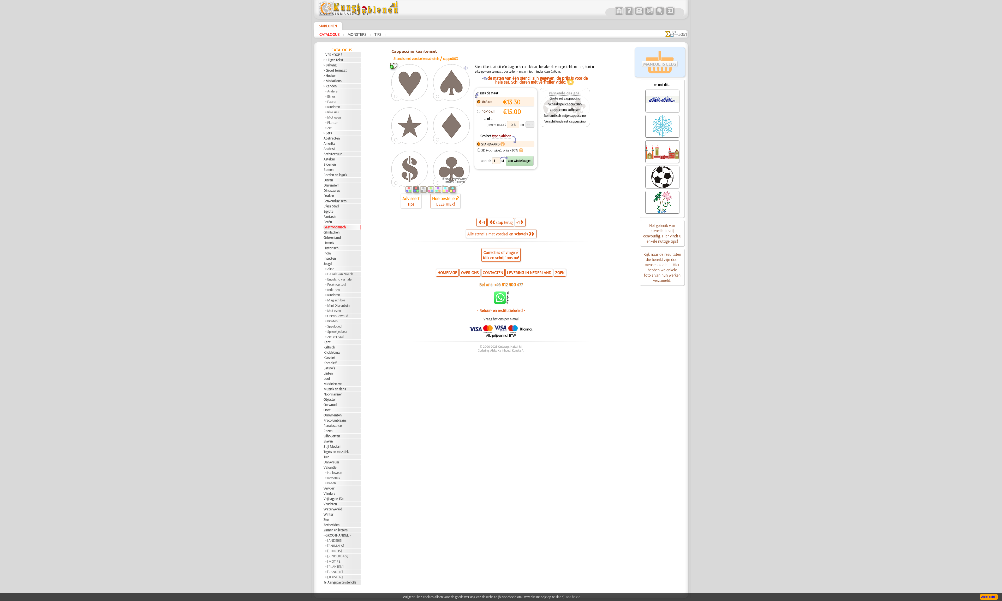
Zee (329, 127)
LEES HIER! (445, 204)
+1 (518, 222)
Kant (327, 342)
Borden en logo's (335, 174)
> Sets (328, 133)
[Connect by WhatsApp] (501, 302)
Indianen (333, 289)
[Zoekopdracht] (659, 14)
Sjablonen (328, 26)
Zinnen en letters (336, 530)
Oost (327, 409)
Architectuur (333, 153)
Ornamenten (333, 415)
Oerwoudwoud (337, 315)
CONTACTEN (493, 272)
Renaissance (333, 425)
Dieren (328, 180)
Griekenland (332, 237)
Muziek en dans (335, 389)
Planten (332, 122)
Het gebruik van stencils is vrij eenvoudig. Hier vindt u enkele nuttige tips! (662, 233)
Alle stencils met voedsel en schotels (497, 233)
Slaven (328, 441)
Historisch (331, 248)
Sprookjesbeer (337, 331)
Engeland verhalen (340, 279)
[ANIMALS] (335, 545)
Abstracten (332, 138)
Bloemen (330, 164)
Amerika (329, 143)
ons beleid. (573, 596)
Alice (330, 268)
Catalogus (329, 34)
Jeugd (328, 263)
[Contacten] (639, 14)
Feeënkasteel (336, 284)
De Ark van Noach (340, 274)
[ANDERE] (334, 540)
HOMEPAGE (447, 272)
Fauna (331, 101)
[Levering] (649, 14)
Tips (377, 34)
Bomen (328, 169)
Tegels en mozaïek (336, 451)
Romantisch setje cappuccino (565, 115)
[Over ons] (629, 14)
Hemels (329, 242)
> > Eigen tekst (333, 59)
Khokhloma (332, 352)
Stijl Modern (332, 446)
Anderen (333, 91)
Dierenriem (331, 185)
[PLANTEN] (335, 566)
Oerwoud (330, 404)
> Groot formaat (335, 70)
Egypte (328, 211)
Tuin (326, 456)
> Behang (330, 65)
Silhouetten (332, 436)
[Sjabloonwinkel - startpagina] (359, 14)
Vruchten (330, 503)
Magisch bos (336, 300)
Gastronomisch (335, 227)
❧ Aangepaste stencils (340, 582)
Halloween (334, 472)
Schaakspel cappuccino (565, 104)
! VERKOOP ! (333, 54)
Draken (329, 195)
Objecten (330, 399)
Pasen (331, 483)
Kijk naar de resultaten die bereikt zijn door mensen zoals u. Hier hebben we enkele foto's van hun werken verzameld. (662, 267)
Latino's (329, 368)
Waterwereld (333, 509)
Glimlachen (331, 232)
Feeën (328, 221)
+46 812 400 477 (508, 284)
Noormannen (333, 394)
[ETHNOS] (334, 551)
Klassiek (333, 112)
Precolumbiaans (335, 420)
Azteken (329, 159)
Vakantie (330, 467)
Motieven (334, 117)
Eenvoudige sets (335, 201)
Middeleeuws (333, 383)
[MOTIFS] (334, 561)
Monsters (357, 34)
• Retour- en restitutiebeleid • (501, 310)
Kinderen (333, 106)
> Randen (330, 86)
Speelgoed (334, 326)
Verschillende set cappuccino (565, 121)
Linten (328, 373)
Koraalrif (330, 362)
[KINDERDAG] (337, 556)
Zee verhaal (335, 336)
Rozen (328, 430)
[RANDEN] (335, 571)
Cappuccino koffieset (565, 109)
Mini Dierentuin (338, 305)
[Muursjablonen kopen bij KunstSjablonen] (619, 14)
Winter (328, 514)
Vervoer (329, 488)
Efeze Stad (331, 206)
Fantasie (330, 216)
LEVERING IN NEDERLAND (529, 272)
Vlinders (329, 493)
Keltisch (329, 347)
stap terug (504, 222)
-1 (483, 222)
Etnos (331, 96)
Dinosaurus (332, 190)
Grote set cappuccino (565, 98)
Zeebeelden (331, 524)
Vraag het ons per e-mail (501, 319)
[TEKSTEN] (335, 577)
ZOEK (559, 272)
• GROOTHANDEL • (337, 535)
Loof (327, 378)
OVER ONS (470, 272)
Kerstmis (333, 477)
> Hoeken (330, 75)
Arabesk (329, 148)
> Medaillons (333, 80)
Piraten (332, 321)
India (327, 253)
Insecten (330, 258)
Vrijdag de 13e (333, 498)
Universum (331, 462)
